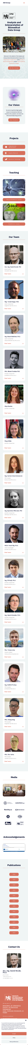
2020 (14, 906)
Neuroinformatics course (14, 199)
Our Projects (14, 120)
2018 (14, 916)
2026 (14, 874)
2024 (14, 885)
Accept (14, 1033)
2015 (14, 932)
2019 (14, 911)
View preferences (14, 1041)
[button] (26, 1020)
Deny (14, 1037)
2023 (14, 890)
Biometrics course (14, 224)
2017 (14, 922)
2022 (14, 895)
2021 (14, 901)
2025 (14, 879)
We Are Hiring (14, 68)
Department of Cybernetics (10, 59)
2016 (14, 927)
